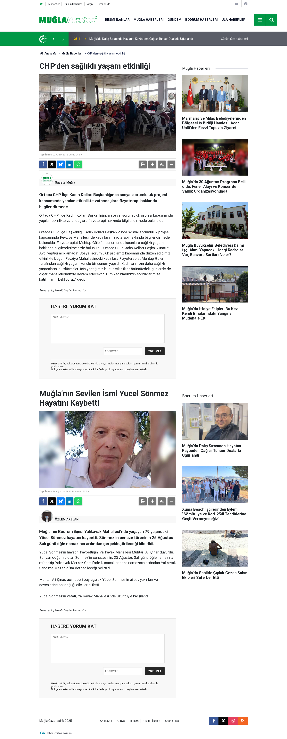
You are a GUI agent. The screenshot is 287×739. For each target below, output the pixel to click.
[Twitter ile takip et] (223, 721)
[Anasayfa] (41, 4)
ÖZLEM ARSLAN (66, 519)
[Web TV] (236, 4)
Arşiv (90, 4)
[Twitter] (52, 164)
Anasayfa (50, 53)
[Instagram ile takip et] (233, 721)
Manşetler (54, 4)
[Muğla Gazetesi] (68, 19)
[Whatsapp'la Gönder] (78, 164)
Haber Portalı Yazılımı (59, 733)
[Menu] (260, 20)
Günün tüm (234, 39)
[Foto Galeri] (245, 4)
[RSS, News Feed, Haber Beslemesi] (243, 721)
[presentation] (53, 39)
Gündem (174, 19)
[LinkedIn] (69, 164)
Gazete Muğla (65, 182)
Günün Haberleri (73, 4)
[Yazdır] (143, 164)
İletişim (134, 721)
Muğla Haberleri (149, 19)
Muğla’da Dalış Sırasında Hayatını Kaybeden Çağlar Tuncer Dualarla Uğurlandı (141, 39)
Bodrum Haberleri (201, 19)
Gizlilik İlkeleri (152, 721)
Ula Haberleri (234, 19)
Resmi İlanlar (117, 19)
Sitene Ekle (104, 4)
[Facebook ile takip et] (213, 721)
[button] (152, 164)
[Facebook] (43, 164)
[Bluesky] (61, 164)
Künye (121, 721)
